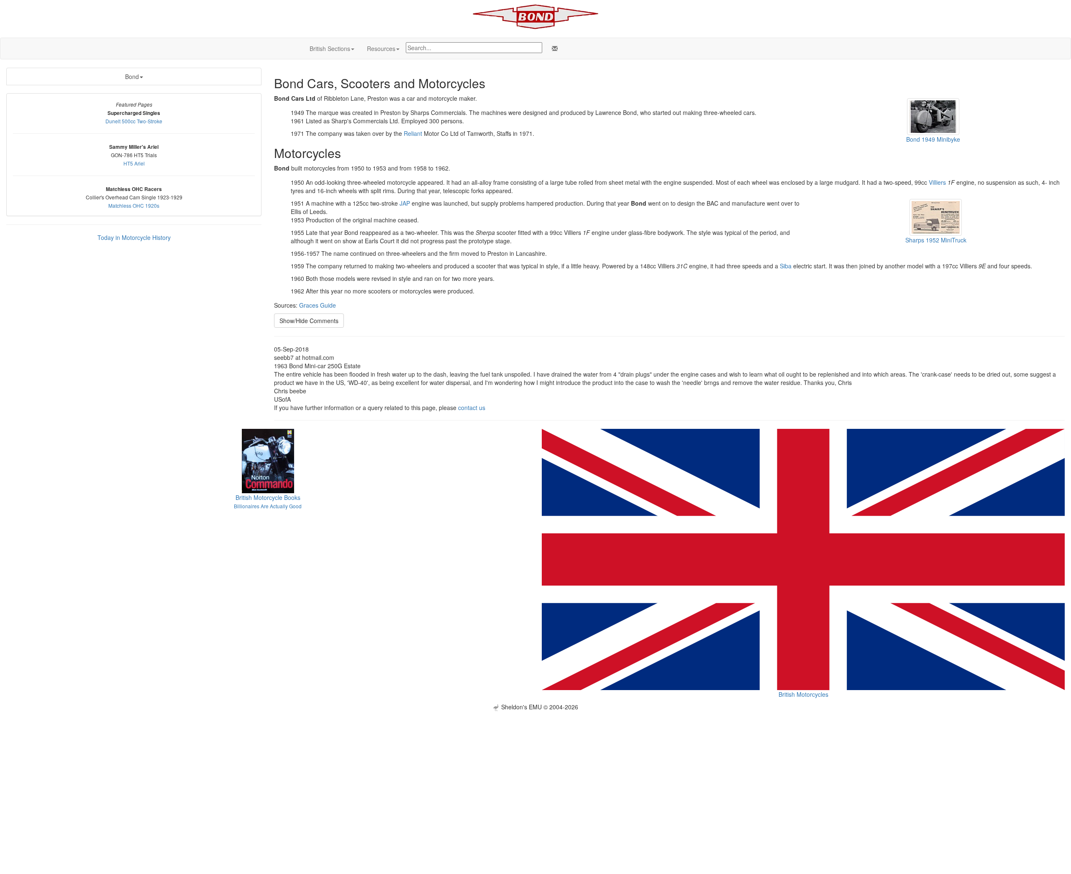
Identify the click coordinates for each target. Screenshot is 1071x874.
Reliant (413, 133)
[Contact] (553, 48)
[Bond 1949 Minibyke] (933, 116)
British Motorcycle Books (268, 497)
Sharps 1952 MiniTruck (935, 240)
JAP (405, 203)
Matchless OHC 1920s (133, 205)
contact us (471, 407)
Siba (786, 266)
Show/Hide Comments (308, 320)
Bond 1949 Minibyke (933, 139)
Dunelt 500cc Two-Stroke (133, 121)
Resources (381, 48)
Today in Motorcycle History (134, 237)
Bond (132, 76)
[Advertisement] (535, 769)
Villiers (937, 182)
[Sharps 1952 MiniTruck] (936, 216)
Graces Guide (317, 305)
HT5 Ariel (134, 163)
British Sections (330, 48)
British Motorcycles (803, 694)
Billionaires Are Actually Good (268, 506)
